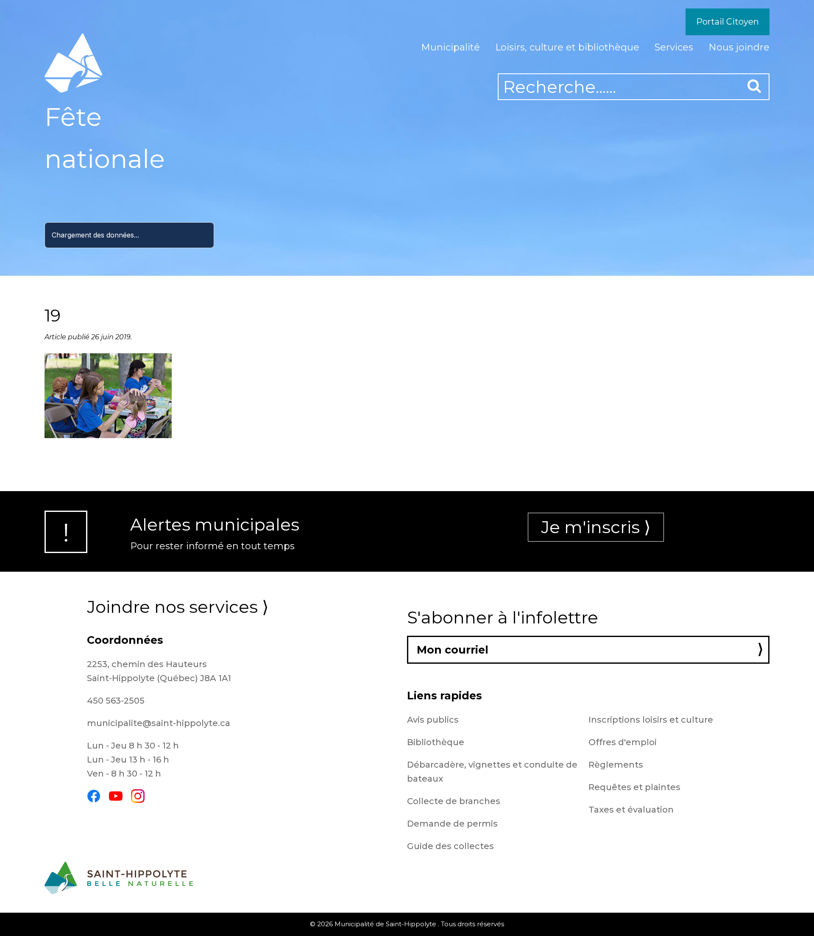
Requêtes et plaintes (634, 787)
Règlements (615, 765)
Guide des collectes (450, 846)
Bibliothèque (435, 742)
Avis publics (433, 720)
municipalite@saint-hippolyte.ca (158, 723)
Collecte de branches (453, 801)
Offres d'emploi (622, 742)
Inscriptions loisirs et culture (650, 720)
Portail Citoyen (727, 22)
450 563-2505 (116, 701)
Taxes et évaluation (631, 810)
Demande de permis (452, 824)
